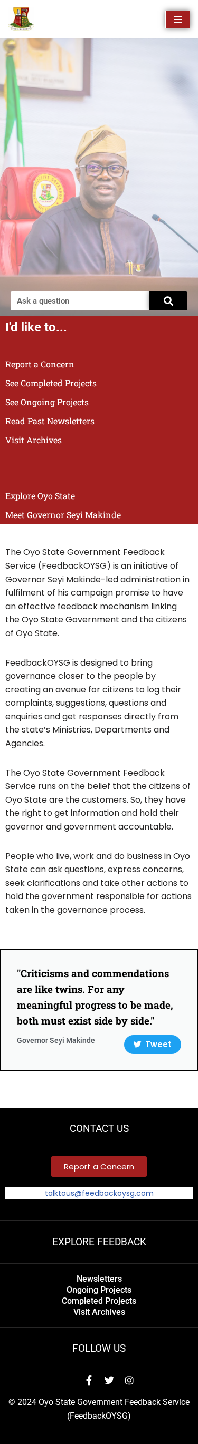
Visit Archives (33, 439)
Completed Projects (99, 1301)
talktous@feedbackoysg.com (99, 1193)
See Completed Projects (51, 382)
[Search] (168, 300)
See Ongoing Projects (47, 401)
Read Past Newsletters (50, 420)
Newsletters (99, 1279)
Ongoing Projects (99, 1290)
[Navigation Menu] (177, 19)
